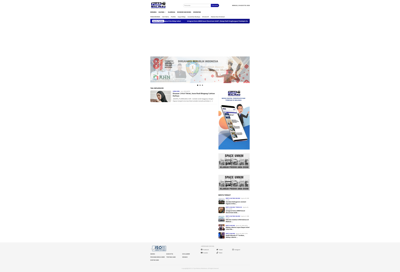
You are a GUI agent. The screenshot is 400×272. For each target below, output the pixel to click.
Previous (152, 69)
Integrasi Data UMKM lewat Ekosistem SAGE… (235, 212)
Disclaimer (186, 254)
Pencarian (215, 5)
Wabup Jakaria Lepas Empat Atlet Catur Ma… (238, 228)
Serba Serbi (176, 91)
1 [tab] (197, 85)
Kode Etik (169, 254)
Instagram (237, 250)
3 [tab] (202, 85)
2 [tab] (200, 85)
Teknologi (239, 207)
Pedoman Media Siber (157, 257)
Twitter (221, 250)
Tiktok (220, 253)
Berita (228, 198)
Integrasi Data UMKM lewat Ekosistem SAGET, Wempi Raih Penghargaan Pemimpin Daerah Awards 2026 (206, 21)
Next (247, 69)
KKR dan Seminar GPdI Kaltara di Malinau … (237, 221)
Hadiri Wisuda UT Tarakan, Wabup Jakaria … (235, 236)
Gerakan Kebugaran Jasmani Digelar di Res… (236, 203)
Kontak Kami (154, 260)
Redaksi (185, 257)
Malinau (237, 198)
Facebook (206, 250)
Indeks (152, 254)
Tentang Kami (171, 257)
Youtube (205, 253)
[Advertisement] (200, 39)
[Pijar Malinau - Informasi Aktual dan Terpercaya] (158, 5)
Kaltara (232, 198)
